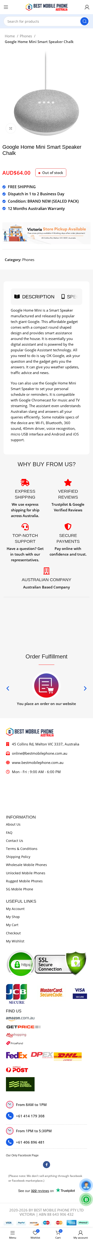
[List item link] (46, 1116)
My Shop (13, 916)
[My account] (87, 7)
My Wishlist (15, 941)
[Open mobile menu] (6, 7)
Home (10, 36)
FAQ (9, 832)
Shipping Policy (18, 856)
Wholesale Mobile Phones (26, 864)
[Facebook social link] (46, 1164)
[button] (8, 688)
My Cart (12, 925)
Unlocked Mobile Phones (25, 873)
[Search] (84, 21)
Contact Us (14, 840)
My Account (15, 908)
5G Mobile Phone (19, 889)
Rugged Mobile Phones (24, 881)
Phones (26, 36)
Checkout (13, 933)
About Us (13, 824)
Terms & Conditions (21, 848)
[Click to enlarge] (11, 128)
